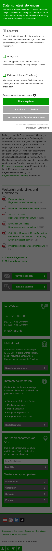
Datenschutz (43, 128)
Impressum (31, 128)
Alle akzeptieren (26, 101)
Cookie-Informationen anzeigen (17, 95)
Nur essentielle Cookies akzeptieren (26, 117)
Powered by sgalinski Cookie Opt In (32, 124)
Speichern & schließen (26, 109)
